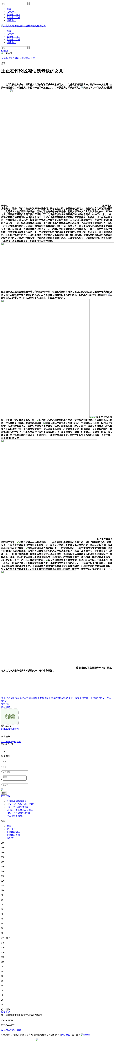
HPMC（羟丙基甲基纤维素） (21, 804)
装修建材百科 (13, 39)
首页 (9, 31)
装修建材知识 (13, 36)
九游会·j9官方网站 (10, 58)
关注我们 (5, 704)
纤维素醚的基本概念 (17, 801)
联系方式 (5, 1012)
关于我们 (11, 34)
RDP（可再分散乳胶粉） (19, 813)
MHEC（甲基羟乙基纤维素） (21, 810)
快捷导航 (5, 796)
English (4, 50)
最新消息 (5, 707)
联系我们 (11, 42)
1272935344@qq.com (11, 741)
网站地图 (65, 1035)
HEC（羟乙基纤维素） (18, 807)
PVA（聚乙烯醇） (15, 816)
